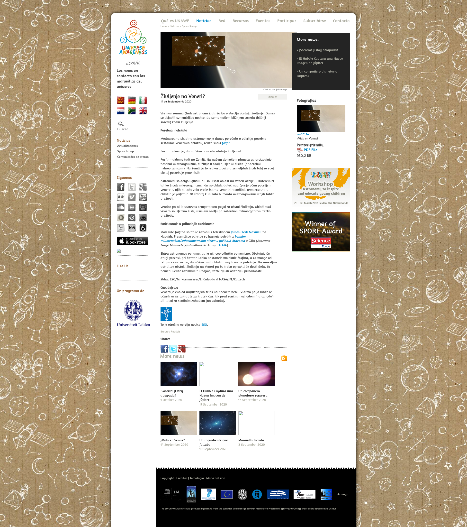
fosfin (226, 143)
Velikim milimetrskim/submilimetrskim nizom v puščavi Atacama (203, 238)
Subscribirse (314, 20)
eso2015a (303, 134)
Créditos (181, 478)
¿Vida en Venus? (173, 440)
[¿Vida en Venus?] (321, 117)
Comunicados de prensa (133, 157)
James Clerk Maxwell (246, 232)
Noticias (123, 140)
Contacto (341, 20)
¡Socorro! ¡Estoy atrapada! (318, 50)
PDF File (310, 149)
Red (221, 20)
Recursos (241, 20)
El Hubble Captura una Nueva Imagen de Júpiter (320, 60)
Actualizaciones (127, 146)
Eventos (263, 20)
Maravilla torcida (251, 440)
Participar (286, 20)
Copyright (167, 478)
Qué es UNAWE (175, 20)
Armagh (342, 494)
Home (164, 26)
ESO (204, 324)
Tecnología (197, 478)
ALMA (223, 245)
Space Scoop (125, 151)
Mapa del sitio (215, 478)
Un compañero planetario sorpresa (253, 393)
